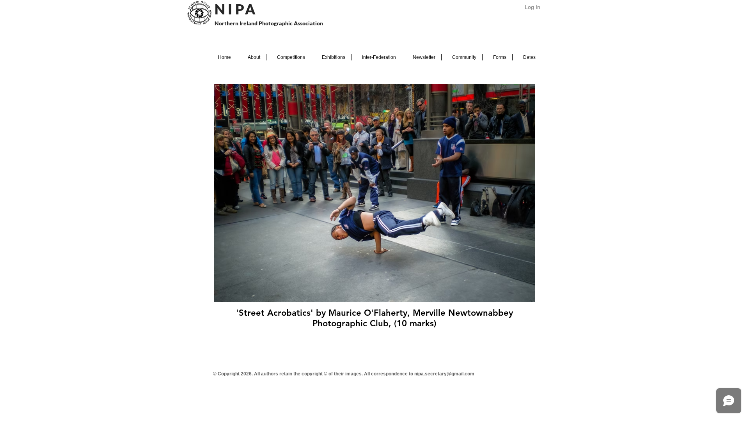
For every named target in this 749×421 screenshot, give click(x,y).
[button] (251, 57)
